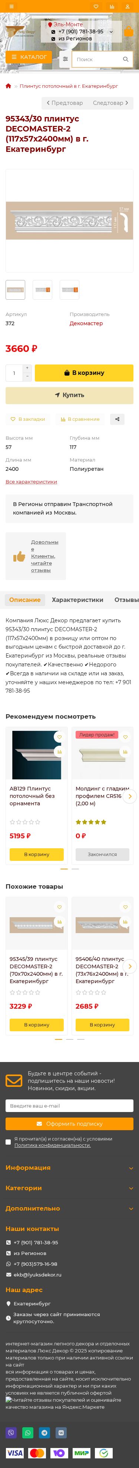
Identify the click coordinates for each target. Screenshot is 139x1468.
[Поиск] (125, 59)
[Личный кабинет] (127, 6)
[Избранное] (96, 6)
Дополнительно (33, 1208)
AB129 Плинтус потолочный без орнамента (32, 796)
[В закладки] (60, 737)
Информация (28, 1167)
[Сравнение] (112, 6)
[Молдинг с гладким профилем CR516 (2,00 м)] (103, 755)
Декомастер (86, 323)
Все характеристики (31, 482)
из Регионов (30, 1253)
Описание (25, 599)
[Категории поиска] (65, 59)
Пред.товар (66, 103)
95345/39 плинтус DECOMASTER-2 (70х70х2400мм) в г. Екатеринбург (36, 970)
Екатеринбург (32, 1303)
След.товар (109, 103)
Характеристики (77, 599)
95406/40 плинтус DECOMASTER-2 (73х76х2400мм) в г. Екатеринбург (102, 970)
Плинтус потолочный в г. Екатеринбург (69, 86)
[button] (9, 796)
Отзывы (127, 599)
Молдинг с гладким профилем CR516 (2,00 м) (102, 796)
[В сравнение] (60, 752)
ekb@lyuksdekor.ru (38, 1275)
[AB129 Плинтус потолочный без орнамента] (37, 755)
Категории (24, 1188)
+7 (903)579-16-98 (35, 1264)
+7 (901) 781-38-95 (36, 1242)
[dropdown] (11, 6)
